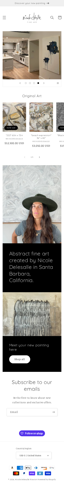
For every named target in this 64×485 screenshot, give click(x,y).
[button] (4, 17)
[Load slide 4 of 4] (38, 83)
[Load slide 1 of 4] (26, 83)
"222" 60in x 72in (14, 135)
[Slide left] (24, 157)
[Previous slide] (20, 83)
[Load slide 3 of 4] (34, 83)
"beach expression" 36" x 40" (41, 136)
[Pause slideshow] (57, 83)
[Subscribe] (53, 412)
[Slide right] (39, 157)
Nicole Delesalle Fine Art (26, 479)
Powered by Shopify (47, 479)
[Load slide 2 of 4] (30, 83)
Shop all (19, 359)
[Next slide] (43, 83)
